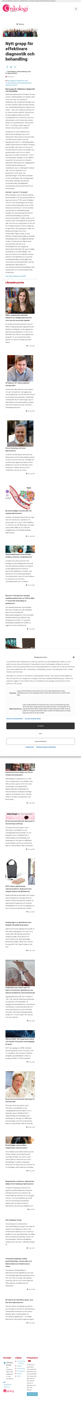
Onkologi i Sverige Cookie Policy (46, 747)
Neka (40, 733)
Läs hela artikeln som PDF (15, 276)
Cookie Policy (29, 747)
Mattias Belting (22, 83)
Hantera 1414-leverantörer (14, 718)
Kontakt (19, 1373)
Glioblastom (20, 81)
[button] (74, 657)
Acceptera (40, 726)
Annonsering (21, 1368)
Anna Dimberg (11, 81)
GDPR (19, 1376)
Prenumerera (21, 1371)
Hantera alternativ (40, 741)
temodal (14, 85)
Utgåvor (19, 1366)
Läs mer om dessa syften (33, 718)
